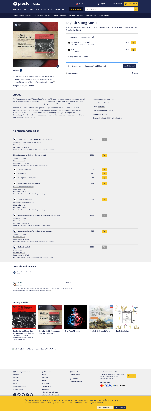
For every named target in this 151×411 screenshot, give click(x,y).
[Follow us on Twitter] (19, 394)
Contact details (75, 374)
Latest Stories (104, 15)
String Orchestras (115, 118)
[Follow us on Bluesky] (24, 394)
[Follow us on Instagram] (28, 394)
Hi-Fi (31, 9)
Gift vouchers (46, 383)
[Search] (136, 9)
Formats (72, 15)
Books (51, 9)
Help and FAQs (46, 386)
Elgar (20, 139)
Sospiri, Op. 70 (28, 199)
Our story (16, 383)
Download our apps (76, 381)
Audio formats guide (87, 37)
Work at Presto (18, 389)
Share (136, 73)
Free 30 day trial (129, 66)
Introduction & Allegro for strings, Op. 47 (37, 139)
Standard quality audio (81, 42)
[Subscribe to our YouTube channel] (32, 394)
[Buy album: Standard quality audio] (133, 42)
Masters (101, 107)
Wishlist (119, 4)
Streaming (77, 9)
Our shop (16, 380)
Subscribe (131, 376)
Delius (20, 247)
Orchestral (103, 118)
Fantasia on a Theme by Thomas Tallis (46, 215)
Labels (55, 15)
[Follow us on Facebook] (15, 394)
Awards (80, 15)
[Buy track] (104, 169)
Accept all (121, 407)
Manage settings (103, 407)
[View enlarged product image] (35, 44)
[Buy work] (104, 155)
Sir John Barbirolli (19, 145)
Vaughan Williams (24, 215)
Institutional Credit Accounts (50, 395)
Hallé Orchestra (18, 250)
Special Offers (91, 15)
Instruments (61, 9)
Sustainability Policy (19, 386)
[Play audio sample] (14, 139)
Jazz (26, 9)
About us (16, 374)
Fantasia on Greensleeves (42, 231)
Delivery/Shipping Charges (50, 392)
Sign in (103, 4)
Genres (63, 15)
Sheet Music (40, 9)
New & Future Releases (22, 15)
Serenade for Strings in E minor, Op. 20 (32, 155)
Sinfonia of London (19, 142)
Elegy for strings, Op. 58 (31, 183)
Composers (38, 15)
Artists (47, 15)
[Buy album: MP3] (133, 49)
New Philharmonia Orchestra (23, 187)
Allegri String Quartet (34, 142)
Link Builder (45, 389)
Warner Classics (104, 103)
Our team (16, 377)
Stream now (77, 66)
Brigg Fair (26, 247)
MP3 (73, 49)
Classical (17, 9)
